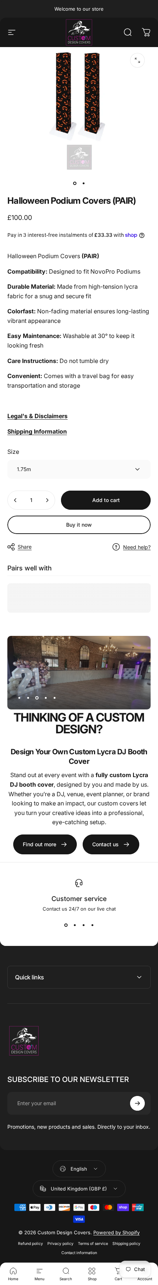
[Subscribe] (137, 1103)
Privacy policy (60, 1243)
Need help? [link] (137, 547)
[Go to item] (74, 183)
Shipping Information (37, 431)
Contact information (79, 1252)
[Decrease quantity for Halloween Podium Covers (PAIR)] (15, 500)
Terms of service (93, 1243)
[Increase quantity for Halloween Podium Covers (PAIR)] (47, 500)
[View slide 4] (92, 925)
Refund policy (30, 1243)
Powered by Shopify (116, 1232)
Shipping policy (126, 1243)
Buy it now (79, 525)
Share (25, 547)
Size (13, 451)
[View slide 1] (65, 925)
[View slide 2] (74, 925)
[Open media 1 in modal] (137, 60)
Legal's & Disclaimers (37, 416)
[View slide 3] (83, 925)
